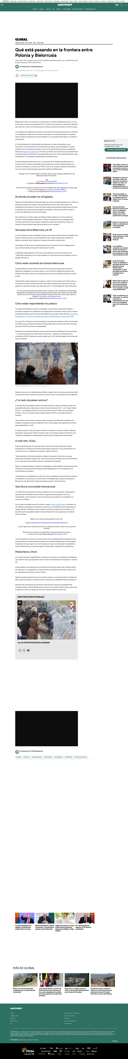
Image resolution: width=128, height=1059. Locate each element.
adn (88, 1048)
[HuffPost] (16, 1008)
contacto (13, 1018)
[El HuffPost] (65, 5)
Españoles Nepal (22, 1)
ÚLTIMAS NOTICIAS (90, 9)
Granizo (91, 1)
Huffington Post (46, 1051)
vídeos (58, 9)
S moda (75, 1054)
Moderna (51, 1054)
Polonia (26, 757)
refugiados (48, 757)
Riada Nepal (14, 1)
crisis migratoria (81, 757)
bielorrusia (59, 757)
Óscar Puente (64, 1)
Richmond (43, 1054)
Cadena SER (77, 1048)
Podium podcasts (60, 1054)
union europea (37, 757)
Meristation (91, 1054)
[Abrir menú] (2, 5)
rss (11, 1023)
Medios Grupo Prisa (28, 1054)
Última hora (117, 5)
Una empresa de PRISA (28, 1049)
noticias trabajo (77, 9)
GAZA (34, 42)
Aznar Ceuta (40, 1)
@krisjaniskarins (62, 523)
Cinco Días (68, 1051)
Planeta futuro (87, 1051)
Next (72, 623)
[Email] (28, 650)
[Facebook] (20, 650)
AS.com (82, 1048)
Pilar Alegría (57, 1)
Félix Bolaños (32, 1)
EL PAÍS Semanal (80, 1051)
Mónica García (48, 1)
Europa (30, 42)
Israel (42, 42)
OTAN (38, 42)
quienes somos (14, 1015)
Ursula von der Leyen (58, 504)
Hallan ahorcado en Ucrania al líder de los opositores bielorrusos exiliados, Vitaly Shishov (64, 928)
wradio (61, 1051)
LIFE (53, 9)
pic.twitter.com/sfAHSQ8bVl (55, 190)
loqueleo (83, 1054)
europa (18, 757)
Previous (21, 623)
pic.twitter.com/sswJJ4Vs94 (47, 181)
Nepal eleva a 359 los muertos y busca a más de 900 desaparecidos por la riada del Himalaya (77, 990)
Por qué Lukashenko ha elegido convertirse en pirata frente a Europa (23, 927)
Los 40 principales (52, 1048)
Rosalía (117, 1)
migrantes (68, 757)
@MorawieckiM (37, 523)
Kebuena (93, 1051)
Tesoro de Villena (83, 1)
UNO (56, 1051)
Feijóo (71, 1)
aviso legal (67, 1018)
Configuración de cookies (71, 1013)
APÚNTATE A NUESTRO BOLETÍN (116, 149)
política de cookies (69, 1015)
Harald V (103, 1)
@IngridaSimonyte (50, 523)
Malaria (122, 1)
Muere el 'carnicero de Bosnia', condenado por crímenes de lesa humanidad (24, 990)
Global (21, 39)
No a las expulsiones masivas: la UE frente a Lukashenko (83, 927)
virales (48, 9)
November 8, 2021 (61, 183)
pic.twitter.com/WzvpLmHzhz (50, 296)
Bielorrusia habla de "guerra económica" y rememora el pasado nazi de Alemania (44, 927)
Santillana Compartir (69, 1048)
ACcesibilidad (67, 1023)
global (41, 9)
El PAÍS (44, 1048)
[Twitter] (24, 650)
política (35, 9)
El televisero (66, 9)
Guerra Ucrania (19, 42)
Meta (76, 1)
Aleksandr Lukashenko (30, 152)
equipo (12, 1013)
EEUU (26, 42)
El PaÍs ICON (67, 1054)
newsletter (13, 1021)
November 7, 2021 (60, 298)
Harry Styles (111, 1)
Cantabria (97, 1)
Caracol (95, 1048)
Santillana (60, 1048)
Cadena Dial (74, 1051)
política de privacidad (70, 1021)
